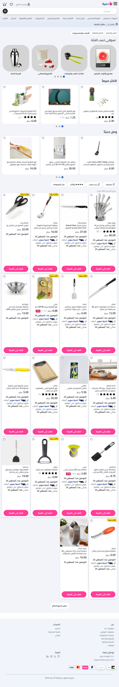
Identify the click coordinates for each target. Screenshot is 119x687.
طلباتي (57, 635)
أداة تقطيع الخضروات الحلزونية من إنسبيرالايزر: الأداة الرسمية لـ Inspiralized (22, 112)
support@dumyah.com (104, 660)
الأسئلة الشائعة (108, 642)
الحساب (57, 628)
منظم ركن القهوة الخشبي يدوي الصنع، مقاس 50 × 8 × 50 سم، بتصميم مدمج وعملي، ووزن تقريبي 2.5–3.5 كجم (60, 163)
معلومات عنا (109, 628)
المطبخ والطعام (97, 33)
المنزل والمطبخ (111, 33)
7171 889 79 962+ (106, 656)
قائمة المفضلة (54, 632)
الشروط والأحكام (107, 638)
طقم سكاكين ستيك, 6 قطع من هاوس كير (98, 112)
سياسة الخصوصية (107, 635)
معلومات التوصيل (107, 632)
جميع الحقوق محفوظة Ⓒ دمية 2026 (59, 678)
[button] (64, 77)
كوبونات (111, 645)
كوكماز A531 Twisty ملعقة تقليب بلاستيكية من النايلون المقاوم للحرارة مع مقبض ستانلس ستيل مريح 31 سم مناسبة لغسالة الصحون (99, 163)
